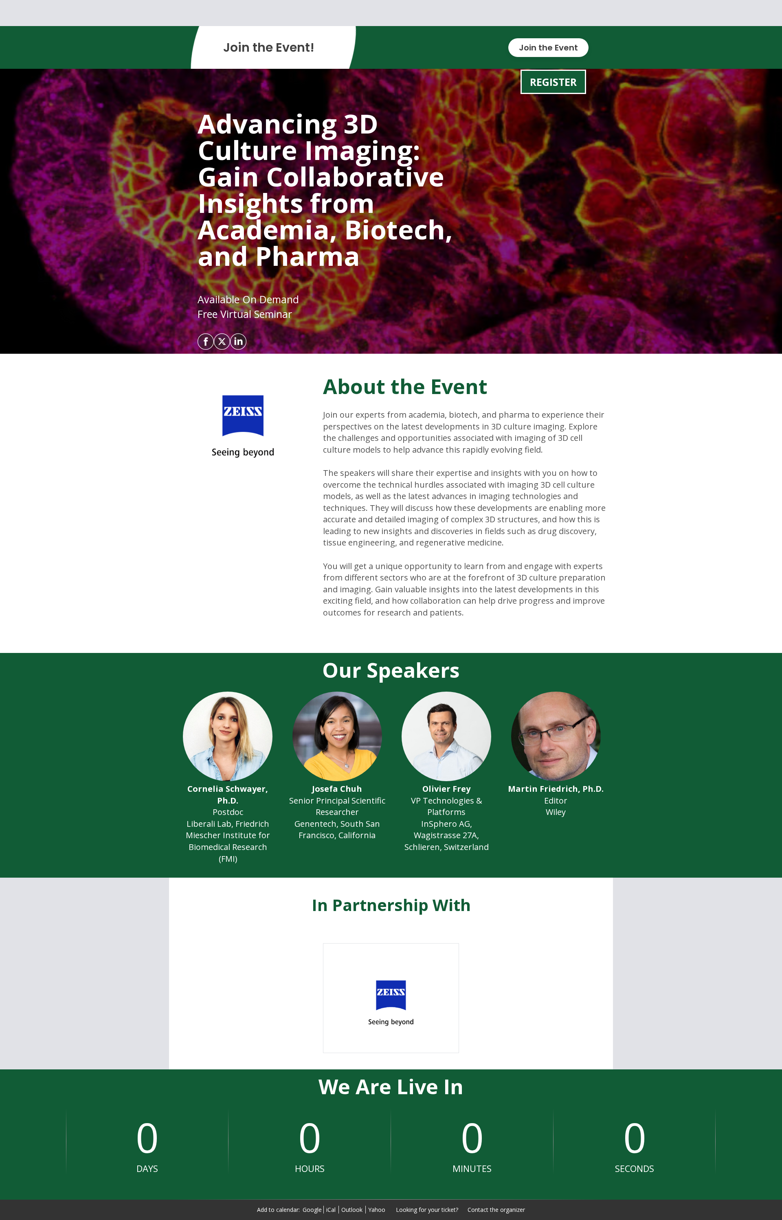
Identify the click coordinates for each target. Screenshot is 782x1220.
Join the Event (548, 47)
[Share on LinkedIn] (238, 341)
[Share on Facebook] (206, 341)
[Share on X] (222, 341)
